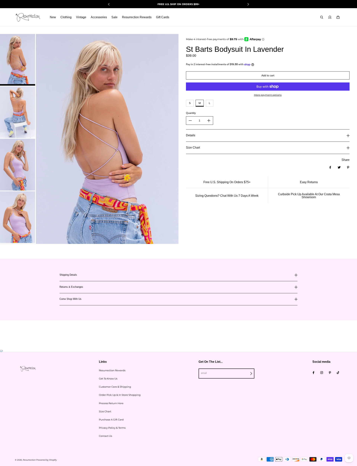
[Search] (322, 17)
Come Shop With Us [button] (70, 299)
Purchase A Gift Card (111, 419)
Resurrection (29, 460)
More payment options (268, 94)
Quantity (191, 112)
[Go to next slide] (248, 4)
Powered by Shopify (46, 460)
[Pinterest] (330, 372)
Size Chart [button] (193, 147)
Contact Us (105, 435)
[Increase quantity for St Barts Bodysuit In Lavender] (209, 120)
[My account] (330, 17)
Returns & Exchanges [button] (71, 286)
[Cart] (338, 17)
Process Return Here (111, 403)
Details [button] (190, 135)
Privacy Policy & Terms (112, 427)
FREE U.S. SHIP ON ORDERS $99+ (178, 4)
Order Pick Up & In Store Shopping (120, 394)
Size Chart (105, 411)
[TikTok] (338, 372)
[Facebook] (313, 372)
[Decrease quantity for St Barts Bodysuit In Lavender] (190, 120)
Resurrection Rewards (112, 370)
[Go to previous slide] (109, 4)
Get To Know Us (108, 378)
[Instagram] (322, 372)
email (204, 373)
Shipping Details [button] (68, 275)
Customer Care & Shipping (115, 386)
